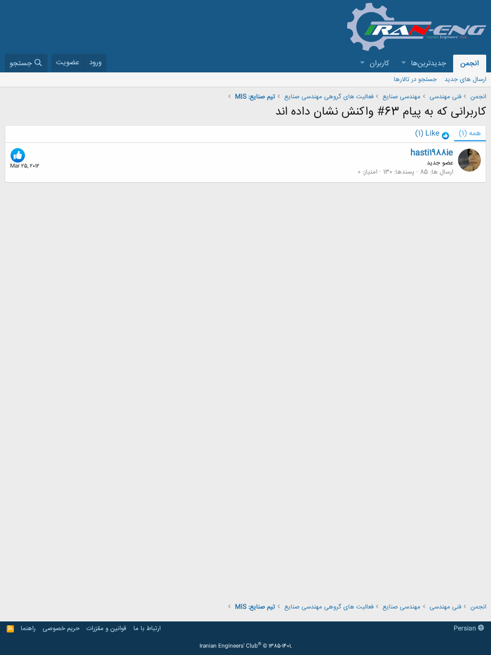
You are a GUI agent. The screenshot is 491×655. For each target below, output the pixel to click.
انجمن (469, 64)
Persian (466, 628)
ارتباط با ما (147, 628)
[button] (403, 63)
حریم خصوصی (61, 628)
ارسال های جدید (465, 79)
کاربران (379, 64)
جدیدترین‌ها (428, 64)
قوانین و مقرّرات (106, 628)
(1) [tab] (470, 134)
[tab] (432, 134)
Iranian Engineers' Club (245, 646)
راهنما (28, 628)
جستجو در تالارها (415, 79)
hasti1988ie (431, 153)
